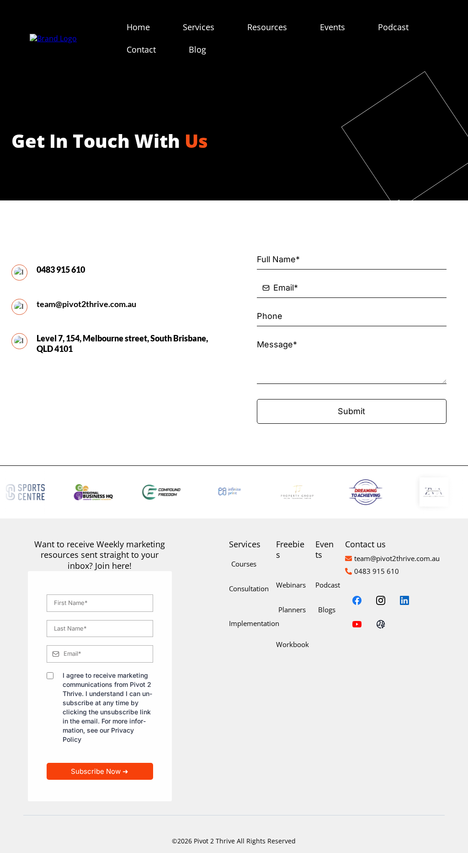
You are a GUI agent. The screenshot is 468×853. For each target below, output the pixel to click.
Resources (267, 27)
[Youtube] (357, 624)
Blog (197, 49)
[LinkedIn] (404, 600)
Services (198, 27)
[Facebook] (357, 600)
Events (332, 27)
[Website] (381, 624)
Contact (141, 49)
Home (138, 27)
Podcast (393, 27)
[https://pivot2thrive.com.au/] (53, 38)
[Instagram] (381, 600)
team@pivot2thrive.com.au (86, 304)
